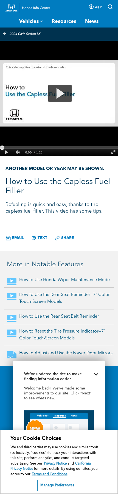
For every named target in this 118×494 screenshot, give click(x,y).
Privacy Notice (55, 463)
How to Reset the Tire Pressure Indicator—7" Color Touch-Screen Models (62, 335)
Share (67, 238)
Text (41, 238)
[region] (59, 462)
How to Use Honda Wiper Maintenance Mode (64, 280)
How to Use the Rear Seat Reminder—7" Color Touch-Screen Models (64, 298)
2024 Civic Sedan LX (24, 34)
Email (17, 238)
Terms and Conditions (50, 474)
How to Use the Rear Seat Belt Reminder (59, 316)
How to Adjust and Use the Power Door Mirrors (66, 353)
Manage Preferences (57, 485)
